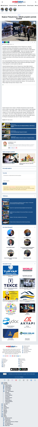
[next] (31, 380)
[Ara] (35, 2)
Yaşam (19, 14)
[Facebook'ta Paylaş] (3, 42)
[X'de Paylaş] (5, 42)
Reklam (21, 365)
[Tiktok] (14, 356)
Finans (4, 364)
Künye (4, 366)
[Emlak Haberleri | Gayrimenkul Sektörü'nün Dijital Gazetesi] (19, 2)
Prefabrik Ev (5, 361)
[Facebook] (11, 148)
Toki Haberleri (8, 390)
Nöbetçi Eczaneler (27, 346)
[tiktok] (23, 380)
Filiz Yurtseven (5, 44)
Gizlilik (4, 365)
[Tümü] (34, 195)
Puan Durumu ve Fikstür (28, 349)
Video (4, 405)
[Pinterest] (7, 356)
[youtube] (16, 380)
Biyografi (5, 411)
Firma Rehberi (6, 407)
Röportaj (5, 410)
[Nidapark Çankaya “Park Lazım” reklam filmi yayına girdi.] (27, 158)
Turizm (21, 363)
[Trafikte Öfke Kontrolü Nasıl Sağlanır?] (11, 158)
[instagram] (12, 380)
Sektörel (4, 362)
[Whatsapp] (20, 356)
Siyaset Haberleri (8, 400)
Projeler (21, 361)
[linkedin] (35, 380)
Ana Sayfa (5, 382)
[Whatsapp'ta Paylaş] (6, 42)
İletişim (4, 415)
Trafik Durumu (26, 348)
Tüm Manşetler (26, 350)
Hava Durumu (26, 347)
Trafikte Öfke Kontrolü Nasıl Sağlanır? (9, 163)
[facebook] (4, 380)
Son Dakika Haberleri (27, 351)
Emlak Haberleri (5, 5)
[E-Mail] (9, 148)
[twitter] (8, 380)
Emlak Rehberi (5, 360)
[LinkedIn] (11, 356)
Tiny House (21, 362)
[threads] (27, 380)
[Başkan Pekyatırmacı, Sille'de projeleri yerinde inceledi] (19, 31)
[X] (5, 356)
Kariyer (21, 364)
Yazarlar (5, 406)
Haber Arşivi (26, 352)
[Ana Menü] (2, 2)
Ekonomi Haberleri (13, 5)
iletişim (21, 366)
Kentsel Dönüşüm (22, 360)
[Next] (18, 356)
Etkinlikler (7, 392)
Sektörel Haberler (22, 5)
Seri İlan (5, 409)
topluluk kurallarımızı (12, 187)
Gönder (4, 183)
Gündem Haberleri (8, 395)
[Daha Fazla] (8, 42)
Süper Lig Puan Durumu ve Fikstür (11, 421)
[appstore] (14, 369)
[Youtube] (16, 148)
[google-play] (23, 369)
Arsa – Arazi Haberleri (9, 391)
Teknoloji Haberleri (9, 401)
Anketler (5, 412)
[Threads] (16, 356)
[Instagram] (14, 148)
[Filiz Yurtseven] (5, 143)
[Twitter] (13, 148)
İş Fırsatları (7, 396)
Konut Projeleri (31, 5)
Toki (3, 363)
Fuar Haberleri (8, 393)
